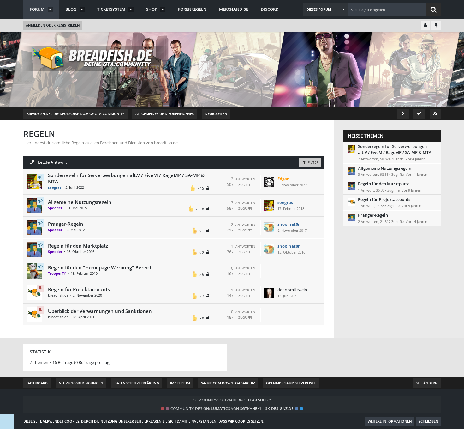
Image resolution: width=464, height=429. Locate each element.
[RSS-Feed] (435, 114)
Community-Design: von (232, 408)
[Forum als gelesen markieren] (419, 114)
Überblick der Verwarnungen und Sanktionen (100, 311)
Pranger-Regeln (65, 224)
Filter (312, 162)
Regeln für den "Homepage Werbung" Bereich (100, 267)
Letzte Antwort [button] (52, 162)
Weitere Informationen (390, 421)
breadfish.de (58, 295)
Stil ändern (427, 383)
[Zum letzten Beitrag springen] (269, 182)
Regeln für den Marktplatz (78, 245)
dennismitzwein (292, 289)
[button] (325, 9)
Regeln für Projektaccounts (79, 289)
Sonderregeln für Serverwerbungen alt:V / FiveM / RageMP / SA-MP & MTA (394, 149)
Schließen (428, 421)
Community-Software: (232, 400)
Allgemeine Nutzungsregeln (79, 202)
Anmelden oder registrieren (53, 25)
